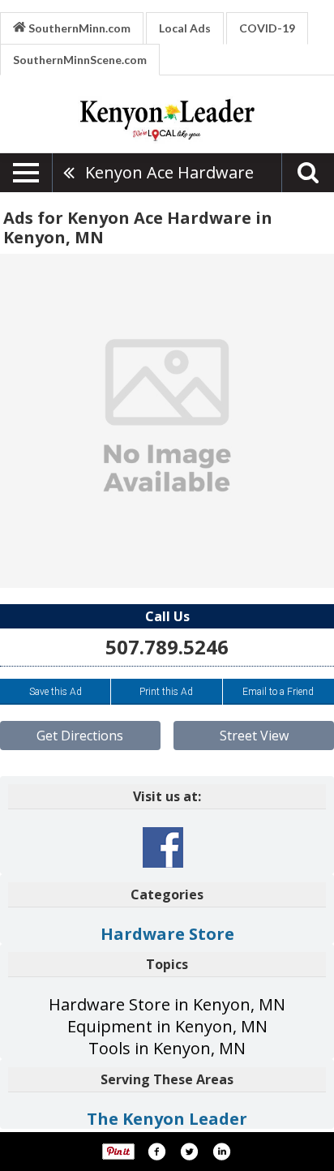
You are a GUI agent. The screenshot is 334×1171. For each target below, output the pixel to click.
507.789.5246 (167, 646)
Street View (254, 735)
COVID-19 (267, 28)
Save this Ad (55, 691)
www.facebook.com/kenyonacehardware (163, 847)
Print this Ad (166, 691)
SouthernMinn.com (78, 28)
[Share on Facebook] (156, 1151)
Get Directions (79, 735)
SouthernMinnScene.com (80, 59)
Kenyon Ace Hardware (169, 172)
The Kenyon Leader (167, 1119)
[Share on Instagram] (221, 1151)
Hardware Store (167, 934)
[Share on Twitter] (188, 1151)
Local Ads (185, 28)
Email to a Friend (278, 691)
